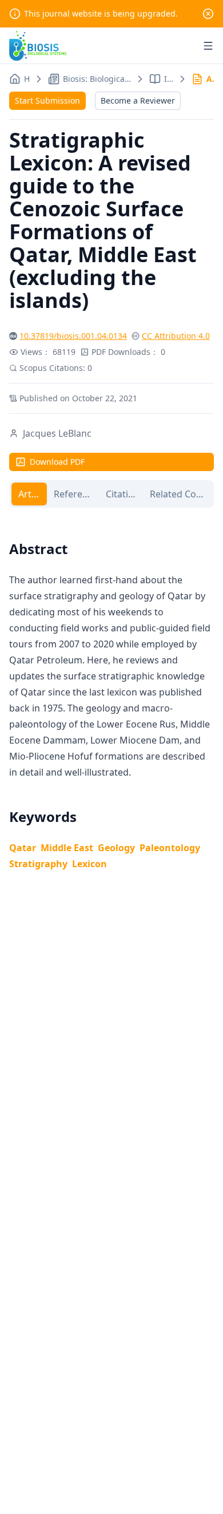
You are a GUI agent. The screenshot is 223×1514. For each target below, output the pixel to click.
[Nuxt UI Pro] (37, 46)
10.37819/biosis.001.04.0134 (73, 335)
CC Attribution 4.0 (176, 335)
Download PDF (57, 461)
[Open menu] (208, 46)
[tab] (29, 494)
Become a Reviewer (138, 100)
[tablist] (111, 494)
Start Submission (47, 100)
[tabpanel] (111, 692)
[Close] (208, 14)
